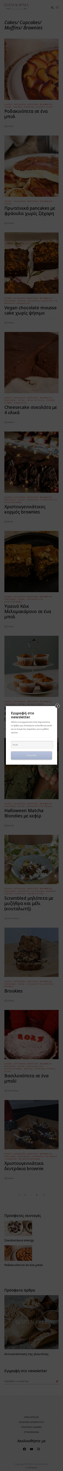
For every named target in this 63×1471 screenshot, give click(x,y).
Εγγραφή (32, 755)
